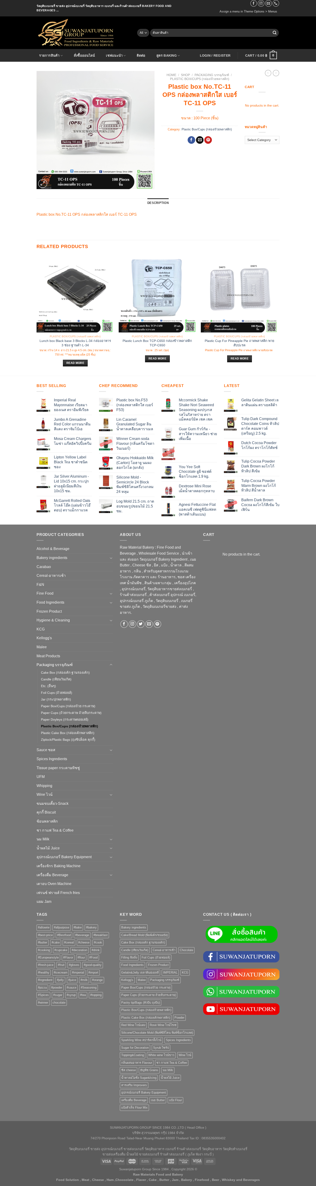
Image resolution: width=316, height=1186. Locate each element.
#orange (97, 980)
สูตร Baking (166, 55)
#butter (42, 942)
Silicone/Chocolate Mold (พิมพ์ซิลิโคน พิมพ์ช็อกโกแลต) (157, 1032)
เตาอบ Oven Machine (54, 884)
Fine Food (45, 593)
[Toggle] (111, 558)
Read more (75, 363)
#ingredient (45, 980)
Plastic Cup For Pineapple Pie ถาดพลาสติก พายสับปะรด (239, 343)
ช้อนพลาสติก (47, 821)
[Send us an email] (268, 3)
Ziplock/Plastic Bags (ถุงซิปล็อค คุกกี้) (68, 739)
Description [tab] (158, 203)
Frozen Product (49, 611)
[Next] (278, 315)
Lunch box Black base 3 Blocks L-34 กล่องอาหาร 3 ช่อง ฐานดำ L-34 (75, 343)
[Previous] (36, 315)
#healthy (43, 972)
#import (93, 972)
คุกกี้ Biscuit (46, 812)
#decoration (79, 950)
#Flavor (68, 957)
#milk (84, 980)
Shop (185, 75)
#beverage (82, 935)
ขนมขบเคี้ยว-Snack (52, 803)
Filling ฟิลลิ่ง (129, 957)
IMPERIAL (170, 972)
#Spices (43, 995)
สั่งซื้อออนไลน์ (84, 55)
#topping (96, 995)
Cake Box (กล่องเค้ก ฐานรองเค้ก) (65, 672)
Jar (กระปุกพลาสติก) (56, 699)
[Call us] (276, 3)
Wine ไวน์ (45, 794)
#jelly (60, 980)
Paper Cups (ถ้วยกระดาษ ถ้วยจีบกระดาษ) (71, 713)
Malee (42, 647)
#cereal (69, 942)
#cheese (84, 942)
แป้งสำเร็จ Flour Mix (134, 1107)
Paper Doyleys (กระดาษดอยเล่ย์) (64, 719)
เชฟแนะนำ (114, 55)
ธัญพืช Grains (149, 1070)
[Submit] (275, 33)
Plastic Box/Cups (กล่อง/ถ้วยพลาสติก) (199, 79)
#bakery (91, 927)
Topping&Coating (132, 1055)
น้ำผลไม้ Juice (48, 848)
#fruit (61, 965)
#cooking (44, 950)
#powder (56, 987)
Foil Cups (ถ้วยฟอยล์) (56, 692)
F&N (40, 585)
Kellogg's (44, 638)
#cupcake (60, 950)
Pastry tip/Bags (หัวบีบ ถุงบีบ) (140, 1002)
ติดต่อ (141, 55)
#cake (56, 942)
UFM (41, 777)
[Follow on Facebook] (253, 3)
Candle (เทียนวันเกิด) (56, 679)
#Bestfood (64, 935)
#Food (93, 957)
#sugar (57, 995)
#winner (43, 1002)
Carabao (44, 567)
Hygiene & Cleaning (53, 620)
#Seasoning (88, 987)
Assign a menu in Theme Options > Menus (248, 11)
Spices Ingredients (52, 759)
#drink (96, 950)
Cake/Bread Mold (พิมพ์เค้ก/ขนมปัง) (144, 935)
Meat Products (48, 656)
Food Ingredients (50, 602)
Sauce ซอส (46, 750)
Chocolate (186, 950)
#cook (98, 942)
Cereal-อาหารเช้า (51, 576)
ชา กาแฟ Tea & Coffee (55, 830)
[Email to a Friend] (200, 140)
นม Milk (43, 839)
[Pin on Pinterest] (208, 140)
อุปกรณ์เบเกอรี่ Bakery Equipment (64, 857)
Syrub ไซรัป (161, 1047)
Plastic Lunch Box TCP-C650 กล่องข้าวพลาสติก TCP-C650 (157, 343)
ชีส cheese (128, 1070)
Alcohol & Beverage (53, 549)
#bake (78, 927)
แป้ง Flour (175, 1100)
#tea (83, 995)
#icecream (61, 972)
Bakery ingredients (52, 558)
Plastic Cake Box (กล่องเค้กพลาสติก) (67, 733)
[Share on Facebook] (191, 140)
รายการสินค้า (49, 55)
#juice (72, 980)
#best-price (45, 935)
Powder (179, 1017)
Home (171, 75)
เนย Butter (158, 1100)
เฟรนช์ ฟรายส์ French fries (58, 893)
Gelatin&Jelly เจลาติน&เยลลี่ (140, 972)
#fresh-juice (45, 965)
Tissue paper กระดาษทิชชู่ (58, 768)
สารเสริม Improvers (134, 1085)
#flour (81, 957)
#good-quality (93, 965)
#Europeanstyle (48, 957)
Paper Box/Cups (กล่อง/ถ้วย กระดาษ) (68, 706)
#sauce (71, 987)
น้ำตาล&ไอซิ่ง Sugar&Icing (138, 1077)
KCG (41, 629)
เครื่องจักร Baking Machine (59, 866)
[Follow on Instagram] (261, 3)
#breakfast (100, 935)
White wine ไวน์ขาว (161, 1055)
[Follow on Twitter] (141, 624)
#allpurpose (61, 927)
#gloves (74, 965)
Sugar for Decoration (135, 1047)
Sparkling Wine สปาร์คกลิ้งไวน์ (141, 1040)
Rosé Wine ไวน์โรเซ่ (163, 1025)
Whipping (44, 786)
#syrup (71, 995)
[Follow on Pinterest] (157, 624)
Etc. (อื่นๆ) (48, 686)
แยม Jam (44, 901)
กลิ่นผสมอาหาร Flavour (136, 1062)
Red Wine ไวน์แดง (133, 1025)
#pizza (42, 987)
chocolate (59, 1002)
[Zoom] (42, 183)
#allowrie (44, 927)
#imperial (78, 972)
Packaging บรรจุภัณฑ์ (212, 75)
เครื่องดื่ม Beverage (52, 875)
